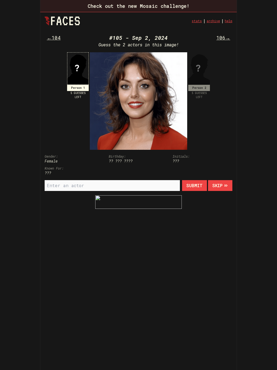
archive (213, 21)
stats (197, 21)
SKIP (217, 185)
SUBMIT (194, 185)
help (228, 21)
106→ (223, 37)
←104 (54, 37)
